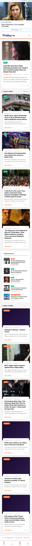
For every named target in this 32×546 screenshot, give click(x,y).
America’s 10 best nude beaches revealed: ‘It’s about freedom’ (14, 480)
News (5, 211)
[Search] (29, 35)
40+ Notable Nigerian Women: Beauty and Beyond (19, 271)
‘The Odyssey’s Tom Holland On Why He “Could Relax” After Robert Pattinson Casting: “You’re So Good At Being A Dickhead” (15, 234)
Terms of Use (27, 537)
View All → (26, 91)
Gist (5, 62)
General (6, 310)
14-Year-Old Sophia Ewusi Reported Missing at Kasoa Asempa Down (18, 262)
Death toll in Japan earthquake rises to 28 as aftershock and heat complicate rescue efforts (15, 117)
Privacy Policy (18, 537)
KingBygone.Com (7, 74)
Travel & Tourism (15, 294)
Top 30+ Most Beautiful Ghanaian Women (17, 280)
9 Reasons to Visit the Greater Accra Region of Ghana (19, 297)
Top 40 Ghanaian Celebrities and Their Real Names (18, 288)
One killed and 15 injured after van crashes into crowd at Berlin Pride (15, 155)
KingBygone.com (10, 537)
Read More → (8, 127)
